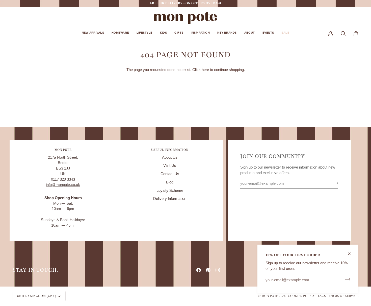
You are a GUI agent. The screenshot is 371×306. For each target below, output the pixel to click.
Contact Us (170, 174)
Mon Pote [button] (63, 150)
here (205, 70)
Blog (169, 182)
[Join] (346, 279)
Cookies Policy (301, 296)
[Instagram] (218, 270)
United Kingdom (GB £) (36, 296)
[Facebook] (198, 270)
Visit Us (169, 165)
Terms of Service (343, 296)
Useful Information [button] (170, 150)
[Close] (351, 254)
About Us (169, 157)
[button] (93, 34)
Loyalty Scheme (169, 191)
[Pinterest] (208, 270)
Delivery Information (169, 199)
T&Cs (321, 296)
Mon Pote (269, 296)
